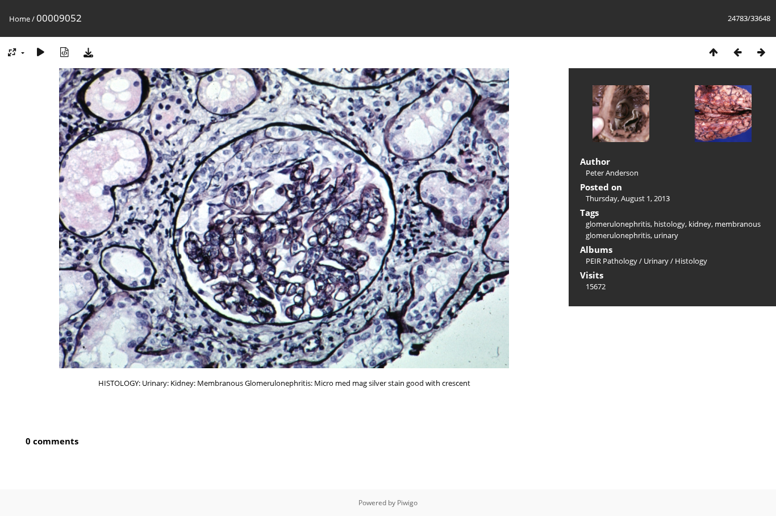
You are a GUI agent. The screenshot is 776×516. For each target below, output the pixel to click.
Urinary (656, 261)
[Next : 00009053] (761, 52)
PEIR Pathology (611, 261)
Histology (691, 261)
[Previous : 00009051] (737, 52)
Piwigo (407, 502)
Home (19, 19)
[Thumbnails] (713, 52)
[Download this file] (88, 52)
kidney (700, 224)
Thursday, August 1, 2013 (628, 198)
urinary (666, 235)
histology (669, 224)
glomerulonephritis (618, 224)
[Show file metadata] (64, 52)
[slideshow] (40, 52)
